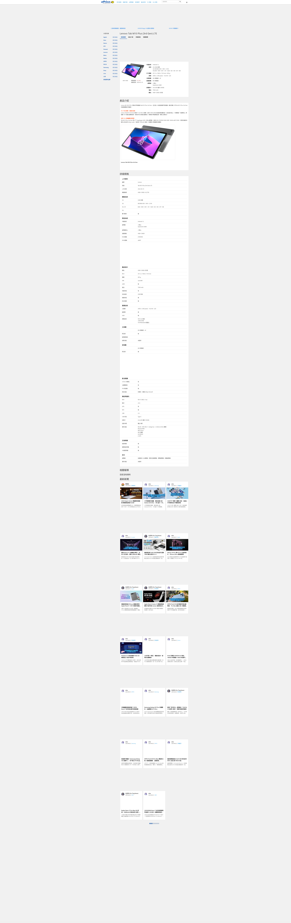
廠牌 (123, 182)
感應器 (123, 458)
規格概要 (123, 37)
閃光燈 (123, 333)
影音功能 (124, 392)
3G (123, 203)
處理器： (150, 83)
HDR (123, 315)
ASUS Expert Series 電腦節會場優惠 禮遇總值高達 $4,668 (130, 501)
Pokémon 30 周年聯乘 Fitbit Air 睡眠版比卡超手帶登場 (131, 656)
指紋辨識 (124, 443)
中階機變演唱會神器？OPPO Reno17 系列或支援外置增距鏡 (129, 708)
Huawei (105, 49)
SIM (123, 280)
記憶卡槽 (124, 423)
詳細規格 (138, 37)
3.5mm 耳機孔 (126, 381)
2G (123, 200)
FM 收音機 (124, 388)
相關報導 (145, 37)
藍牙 (123, 403)
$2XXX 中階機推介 (173, 28)
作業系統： (149, 64)
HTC (104, 46)
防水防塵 (124, 301)
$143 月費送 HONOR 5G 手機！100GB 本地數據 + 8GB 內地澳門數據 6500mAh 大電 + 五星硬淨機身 (177, 656)
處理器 (123, 225)
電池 (123, 287)
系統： (150, 67)
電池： (150, 90)
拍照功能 (124, 340)
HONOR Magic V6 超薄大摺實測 (146, 28)
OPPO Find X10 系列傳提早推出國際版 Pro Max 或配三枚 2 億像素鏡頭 (176, 604)
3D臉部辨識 (125, 450)
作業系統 (124, 221)
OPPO (105, 61)
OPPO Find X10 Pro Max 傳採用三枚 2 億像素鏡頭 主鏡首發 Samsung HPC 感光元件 (154, 759)
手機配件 (179, 485)
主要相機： (149, 78)
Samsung (106, 67)
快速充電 (124, 291)
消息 (114, 37)
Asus (104, 40)
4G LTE (124, 207)
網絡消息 (156, 537)
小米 (104, 76)
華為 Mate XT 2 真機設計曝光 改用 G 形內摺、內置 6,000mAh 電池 (130, 553)
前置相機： (149, 80)
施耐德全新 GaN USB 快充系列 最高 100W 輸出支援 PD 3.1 (154, 553)
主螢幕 (123, 308)
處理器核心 (125, 230)
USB (123, 413)
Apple (105, 37)
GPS (123, 406)
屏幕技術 (124, 319)
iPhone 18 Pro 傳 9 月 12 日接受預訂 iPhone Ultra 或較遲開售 (176, 553)
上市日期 (124, 189)
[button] (186, 2)
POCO (105, 64)
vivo (104, 73)
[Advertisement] (154, 50)
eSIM (123, 284)
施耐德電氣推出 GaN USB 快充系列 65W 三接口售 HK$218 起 (177, 759)
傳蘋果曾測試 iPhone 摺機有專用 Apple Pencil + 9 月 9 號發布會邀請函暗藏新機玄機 (131, 604)
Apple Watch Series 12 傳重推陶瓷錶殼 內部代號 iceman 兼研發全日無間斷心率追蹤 (154, 604)
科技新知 (156, 588)
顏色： (150, 92)
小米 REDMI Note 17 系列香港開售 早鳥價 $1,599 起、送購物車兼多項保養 (154, 811)
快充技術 (124, 294)
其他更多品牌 (106, 79)
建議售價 (124, 192)
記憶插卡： (149, 87)
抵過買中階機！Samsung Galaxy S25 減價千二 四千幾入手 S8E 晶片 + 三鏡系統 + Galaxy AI (131, 759)
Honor (105, 43)
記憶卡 (123, 420)
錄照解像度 (125, 337)
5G (123, 210)
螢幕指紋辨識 (125, 447)
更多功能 (124, 427)
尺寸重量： (149, 73)
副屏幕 (123, 312)
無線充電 (124, 297)
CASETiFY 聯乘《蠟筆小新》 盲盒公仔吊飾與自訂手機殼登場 (177, 501)
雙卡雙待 (124, 213)
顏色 (123, 270)
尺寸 (123, 273)
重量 (123, 277)
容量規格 (124, 233)
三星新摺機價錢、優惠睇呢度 (118, 28)
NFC (123, 410)
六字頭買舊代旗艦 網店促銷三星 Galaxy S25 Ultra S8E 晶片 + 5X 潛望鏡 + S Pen (153, 501)
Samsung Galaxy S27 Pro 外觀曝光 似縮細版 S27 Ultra (153, 708)
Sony (104, 70)
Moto (104, 55)
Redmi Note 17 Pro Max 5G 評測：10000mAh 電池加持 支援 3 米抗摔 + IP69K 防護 (130, 811)
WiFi (123, 399)
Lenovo (105, 52)
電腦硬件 (133, 485)
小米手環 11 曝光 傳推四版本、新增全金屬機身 (153, 656)
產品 (116, 37)
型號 (123, 185)
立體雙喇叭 (125, 385)
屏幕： (150, 75)
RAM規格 (124, 237)
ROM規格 (124, 240)
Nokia (105, 58)
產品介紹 (130, 37)
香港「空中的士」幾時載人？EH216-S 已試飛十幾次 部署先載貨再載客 (177, 708)
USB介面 (124, 416)
